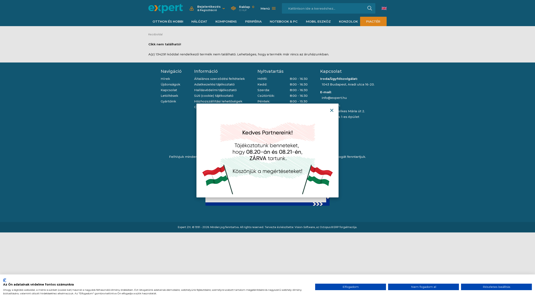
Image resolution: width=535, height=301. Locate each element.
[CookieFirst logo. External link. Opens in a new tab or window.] (4, 280)
